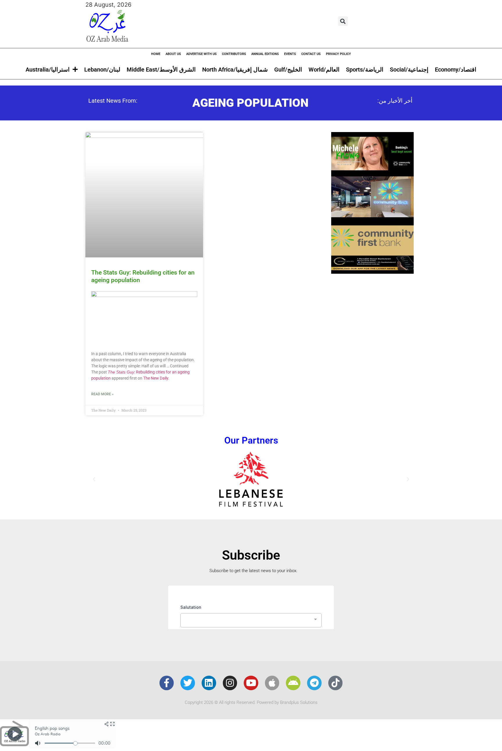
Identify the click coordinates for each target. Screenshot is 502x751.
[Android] (293, 683)
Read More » (102, 394)
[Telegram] (314, 683)
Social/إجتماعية (409, 69)
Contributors (234, 54)
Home (155, 54)
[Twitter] (187, 683)
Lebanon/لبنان (102, 69)
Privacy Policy (338, 54)
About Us (173, 54)
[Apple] (272, 683)
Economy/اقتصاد (455, 69)
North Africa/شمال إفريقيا (235, 69)
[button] (343, 21)
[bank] (372, 271)
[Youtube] (251, 683)
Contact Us (311, 54)
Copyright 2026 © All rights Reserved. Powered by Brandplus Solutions (251, 702)
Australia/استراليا (48, 69)
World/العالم (324, 69)
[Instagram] (230, 683)
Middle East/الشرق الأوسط (161, 69)
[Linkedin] (209, 683)
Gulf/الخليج (288, 69)
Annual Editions (265, 54)
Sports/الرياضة (364, 69)
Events (290, 54)
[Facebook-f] (166, 683)
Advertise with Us (201, 54)
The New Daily (155, 378)
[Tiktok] (335, 683)
